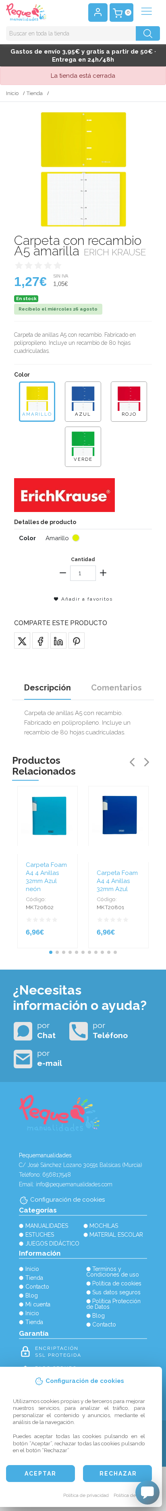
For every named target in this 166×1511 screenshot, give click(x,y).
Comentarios (116, 687)
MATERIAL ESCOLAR (116, 1234)
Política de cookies (134, 1495)
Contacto (37, 1286)
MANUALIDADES (46, 1226)
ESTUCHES (39, 1234)
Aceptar (40, 1473)
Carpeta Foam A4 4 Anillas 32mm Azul (117, 881)
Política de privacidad (86, 1495)
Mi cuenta (37, 1304)
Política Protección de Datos (113, 1304)
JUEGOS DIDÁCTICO (52, 1243)
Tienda (35, 93)
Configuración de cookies (67, 1199)
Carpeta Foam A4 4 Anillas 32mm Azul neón (46, 877)
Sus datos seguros (116, 1292)
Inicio (12, 93)
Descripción (47, 687)
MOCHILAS (103, 1226)
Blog (31, 1295)
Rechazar (118, 1473)
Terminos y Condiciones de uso (112, 1272)
